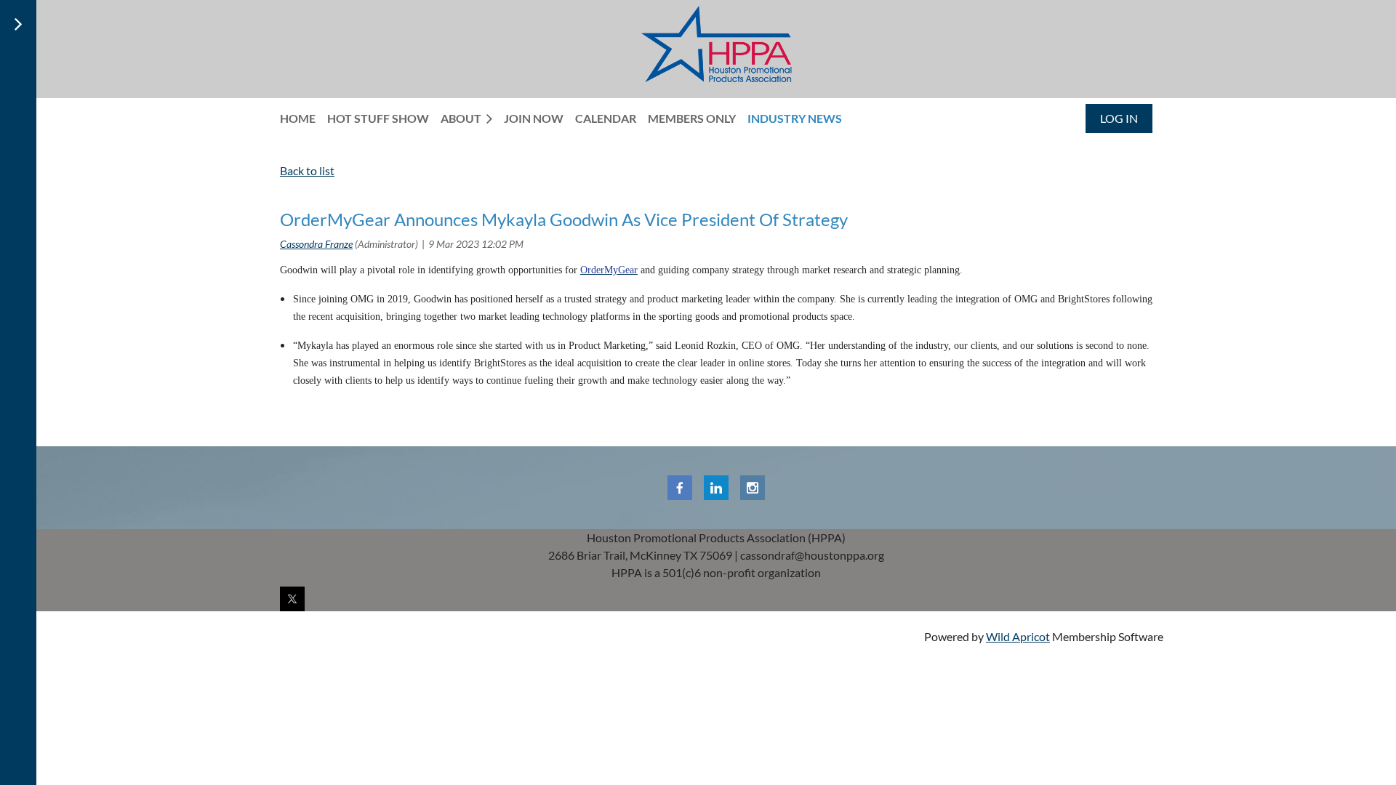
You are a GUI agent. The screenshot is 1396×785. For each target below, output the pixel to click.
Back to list (307, 170)
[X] (292, 599)
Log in (1119, 118)
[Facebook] (679, 487)
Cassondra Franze (316, 244)
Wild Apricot (1018, 636)
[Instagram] (752, 487)
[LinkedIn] (716, 487)
